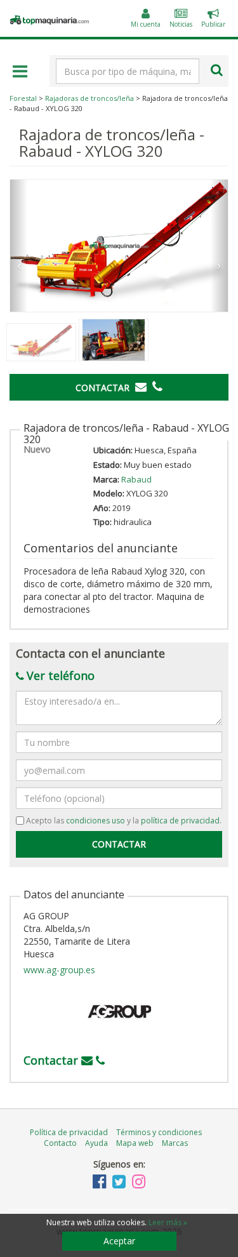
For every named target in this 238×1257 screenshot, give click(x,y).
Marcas (175, 1143)
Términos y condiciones (159, 1132)
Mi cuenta (146, 24)
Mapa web (135, 1143)
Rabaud (136, 479)
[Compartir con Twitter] (223, 420)
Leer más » (168, 1222)
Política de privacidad (69, 1132)
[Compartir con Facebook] (210, 420)
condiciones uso (95, 820)
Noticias (180, 24)
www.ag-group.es (59, 970)
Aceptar (119, 1241)
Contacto (60, 1143)
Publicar (213, 20)
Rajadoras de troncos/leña (89, 98)
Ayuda (96, 1143)
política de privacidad (180, 820)
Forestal (23, 98)
